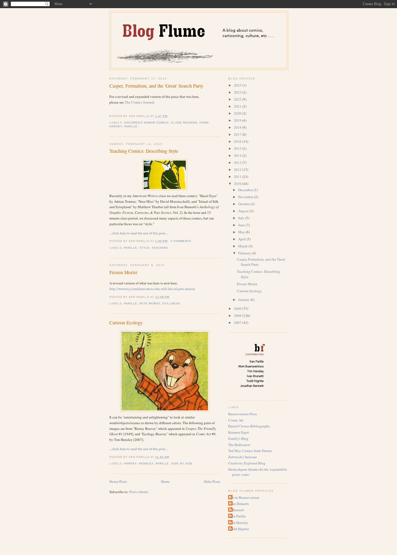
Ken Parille (238, 516)
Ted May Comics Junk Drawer (250, 450)
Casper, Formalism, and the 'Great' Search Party (156, 85)
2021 (238, 106)
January (244, 299)
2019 (238, 120)
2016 (238, 141)
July (241, 217)
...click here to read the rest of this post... (138, 233)
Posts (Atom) (138, 491)
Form (204, 122)
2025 (238, 85)
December (246, 189)
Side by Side (182, 463)
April (242, 239)
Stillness (171, 303)
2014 (238, 155)
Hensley (146, 463)
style (144, 247)
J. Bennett (237, 509)
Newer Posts (118, 481)
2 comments (180, 241)
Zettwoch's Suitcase (242, 456)
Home (165, 481)
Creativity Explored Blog (246, 463)
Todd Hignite (239, 528)
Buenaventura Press (242, 413)
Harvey (115, 126)
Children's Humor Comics (146, 122)
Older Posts (212, 481)
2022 (238, 99)
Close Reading (184, 122)
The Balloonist (239, 444)
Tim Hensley (239, 522)
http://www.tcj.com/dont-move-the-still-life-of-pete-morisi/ (152, 288)
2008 (238, 315)
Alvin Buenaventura (244, 497)
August (244, 210)
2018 (238, 127)
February (245, 253)
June (242, 224)
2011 (238, 176)
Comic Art (235, 420)
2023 (238, 92)
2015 (238, 148)
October (244, 203)
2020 (238, 113)
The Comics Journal (139, 102)
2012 (238, 169)
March (243, 246)
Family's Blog (238, 438)
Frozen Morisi (123, 272)
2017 (238, 134)
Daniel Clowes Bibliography (249, 426)
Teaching (160, 247)
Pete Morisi (149, 303)
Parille (130, 126)
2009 (238, 308)
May (242, 232)
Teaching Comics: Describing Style (143, 151)
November (246, 196)
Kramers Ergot (238, 432)
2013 (238, 162)
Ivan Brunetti (239, 503)
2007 (238, 322)
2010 (238, 183)
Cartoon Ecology (126, 322)
